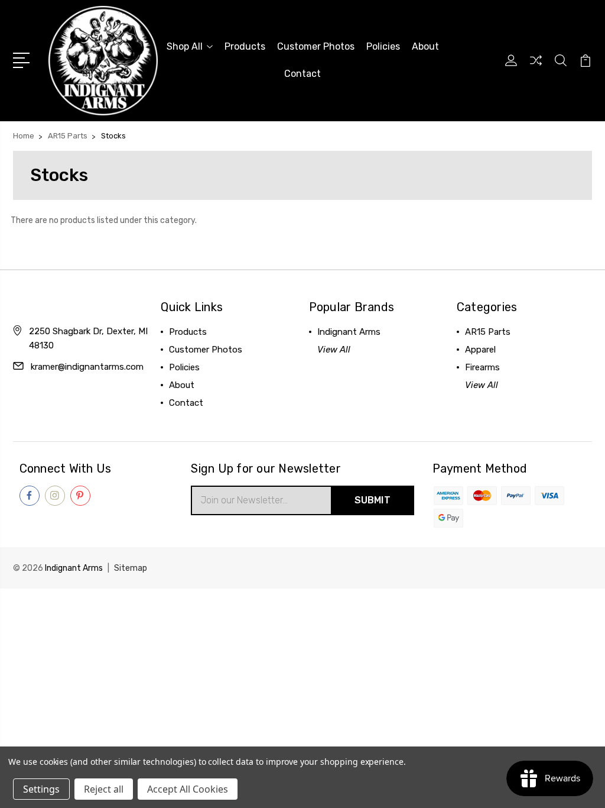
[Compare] (535, 67)
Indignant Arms (348, 332)
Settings (41, 789)
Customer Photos (315, 46)
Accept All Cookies (187, 789)
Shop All (185, 46)
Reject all (103, 789)
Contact (302, 73)
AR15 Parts (487, 332)
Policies (383, 46)
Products (245, 46)
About (425, 46)
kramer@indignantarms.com (87, 366)
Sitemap (130, 568)
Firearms (482, 367)
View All (333, 349)
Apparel (480, 349)
